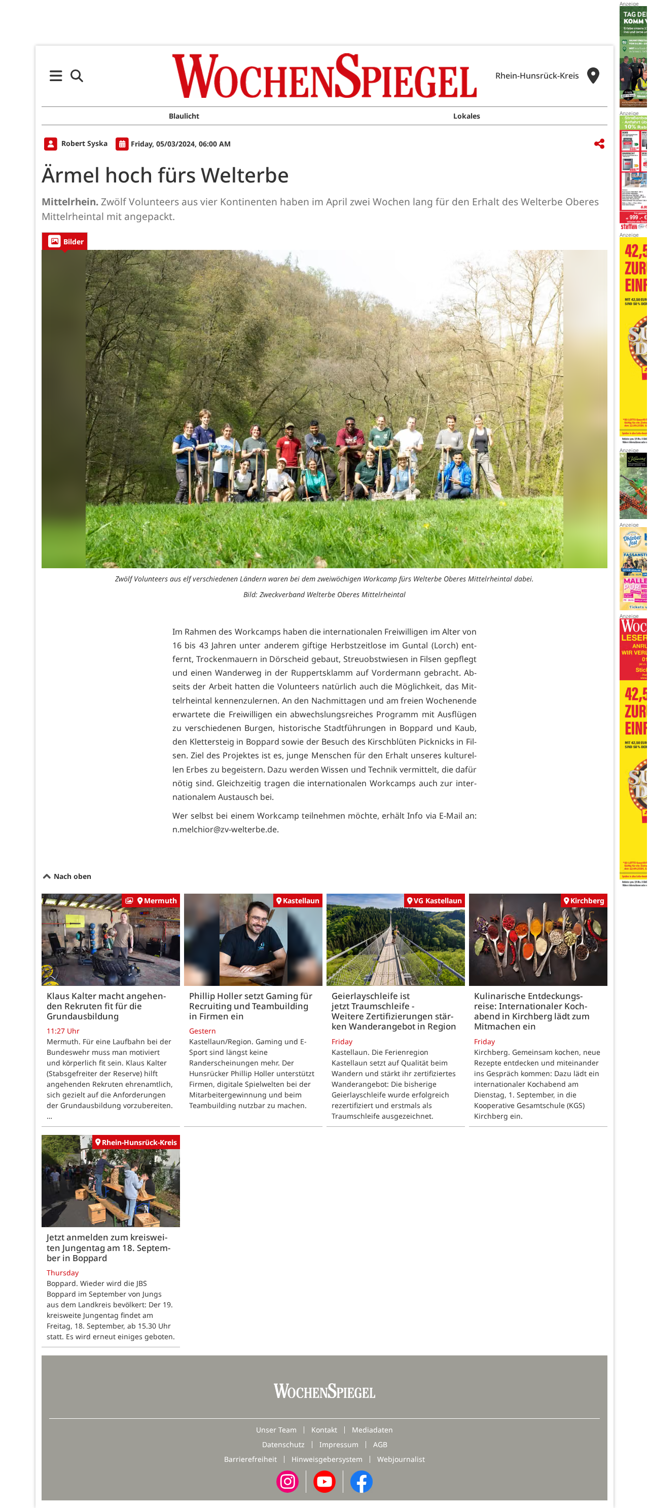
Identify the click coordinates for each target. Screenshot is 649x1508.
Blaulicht (184, 116)
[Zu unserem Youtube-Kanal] (324, 1481)
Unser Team (276, 1430)
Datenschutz (283, 1444)
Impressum (338, 1444)
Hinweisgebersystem (327, 1459)
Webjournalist (401, 1459)
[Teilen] (599, 144)
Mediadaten (372, 1430)
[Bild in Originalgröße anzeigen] (324, 409)
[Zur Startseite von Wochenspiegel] (324, 75)
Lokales (466, 116)
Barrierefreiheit (250, 1459)
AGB (380, 1444)
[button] (56, 76)
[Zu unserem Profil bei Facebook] (361, 1481)
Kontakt (324, 1430)
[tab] (65, 241)
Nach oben (71, 876)
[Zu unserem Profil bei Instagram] (287, 1481)
